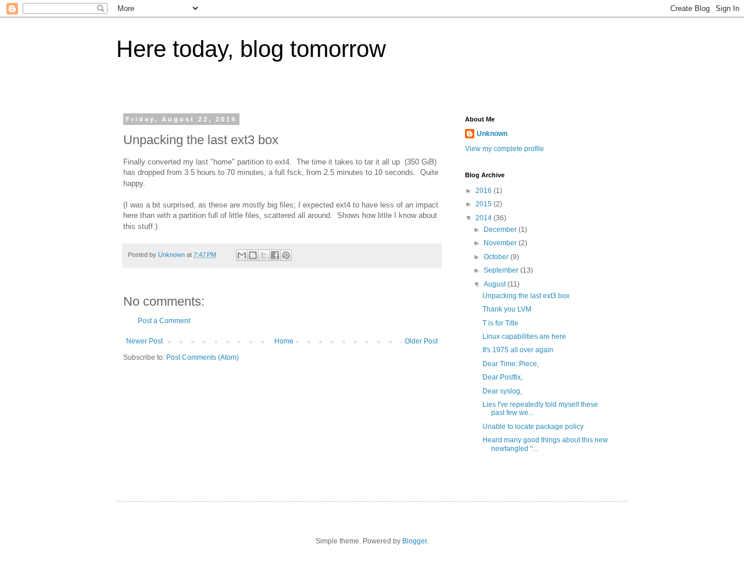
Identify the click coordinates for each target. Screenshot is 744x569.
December (501, 230)
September (502, 270)
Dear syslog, (502, 391)
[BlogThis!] (253, 255)
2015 (484, 204)
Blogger (414, 541)
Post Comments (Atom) (202, 357)
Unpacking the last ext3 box (526, 296)
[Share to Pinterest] (286, 255)
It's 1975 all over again (517, 350)
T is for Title (500, 323)
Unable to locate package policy (533, 427)
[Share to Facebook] (275, 255)
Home (284, 341)
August (495, 284)
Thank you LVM (506, 309)
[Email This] (242, 255)
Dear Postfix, (502, 377)
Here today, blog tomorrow (251, 49)
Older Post (421, 341)
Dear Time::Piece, (510, 364)
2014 (484, 218)
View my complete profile (504, 149)
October (497, 257)
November (501, 243)
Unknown (492, 134)
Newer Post (144, 341)
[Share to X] (264, 255)
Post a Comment (164, 321)
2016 (484, 191)
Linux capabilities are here (524, 336)
